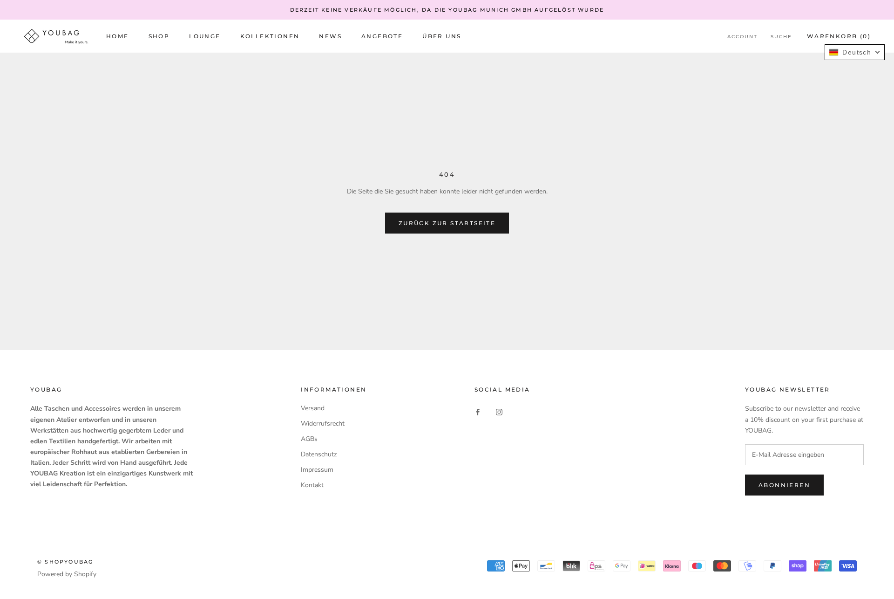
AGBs (309, 438)
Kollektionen (270, 36)
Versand (313, 408)
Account (742, 37)
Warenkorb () (839, 36)
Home (117, 36)
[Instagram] (499, 411)
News (330, 36)
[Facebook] (477, 411)
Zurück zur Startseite (447, 223)
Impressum (317, 469)
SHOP (159, 36)
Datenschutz (319, 454)
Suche (781, 37)
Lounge (204, 36)
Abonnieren (784, 485)
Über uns (441, 36)
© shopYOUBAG (65, 561)
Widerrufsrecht (323, 423)
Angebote (382, 36)
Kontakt (312, 485)
